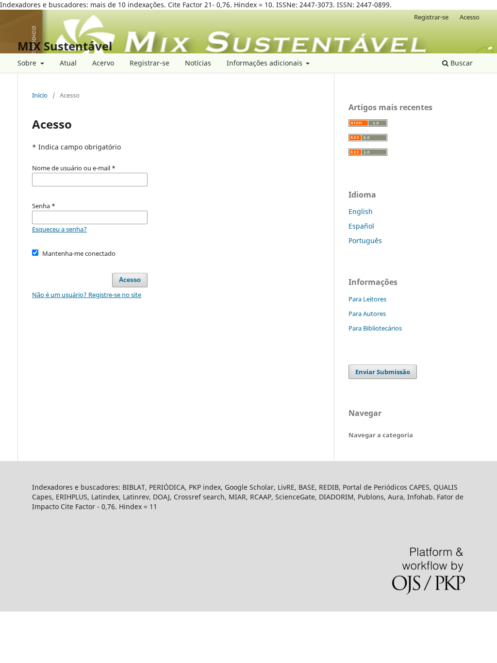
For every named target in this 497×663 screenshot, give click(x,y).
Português (365, 240)
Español (361, 226)
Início (40, 95)
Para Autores (367, 313)
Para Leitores (367, 299)
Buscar (460, 62)
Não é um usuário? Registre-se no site (86, 294)
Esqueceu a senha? (59, 229)
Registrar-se (149, 62)
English (360, 211)
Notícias (198, 62)
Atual (68, 62)
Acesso (470, 17)
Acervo (103, 62)
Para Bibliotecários (375, 328)
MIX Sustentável (64, 46)
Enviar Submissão (382, 371)
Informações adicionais (265, 62)
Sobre (27, 62)
